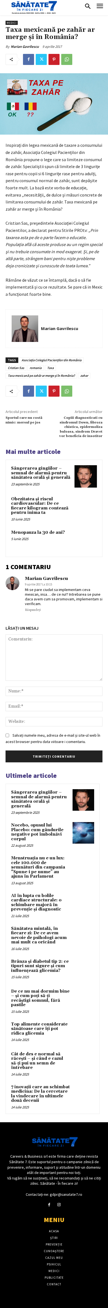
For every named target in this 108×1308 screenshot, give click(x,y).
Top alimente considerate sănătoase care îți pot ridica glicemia (39, 1029)
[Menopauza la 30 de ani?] (85, 540)
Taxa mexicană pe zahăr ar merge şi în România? (41, 375)
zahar (84, 375)
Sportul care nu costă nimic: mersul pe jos (24, 420)
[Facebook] (28, 59)
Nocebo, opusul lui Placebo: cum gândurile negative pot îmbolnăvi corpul (37, 832)
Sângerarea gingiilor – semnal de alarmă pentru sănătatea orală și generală (40, 473)
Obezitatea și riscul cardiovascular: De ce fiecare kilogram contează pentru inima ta (39, 506)
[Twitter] (41, 59)
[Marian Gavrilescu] (25, 328)
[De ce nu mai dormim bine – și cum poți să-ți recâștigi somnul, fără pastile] (83, 999)
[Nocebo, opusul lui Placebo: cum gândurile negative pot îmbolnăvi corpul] (83, 833)
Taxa (50, 368)
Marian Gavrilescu (25, 46)
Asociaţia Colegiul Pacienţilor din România (51, 360)
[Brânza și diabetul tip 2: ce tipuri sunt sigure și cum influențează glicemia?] (83, 969)
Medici (12, 23)
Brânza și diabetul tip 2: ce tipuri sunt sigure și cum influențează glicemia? (40, 966)
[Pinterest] (54, 59)
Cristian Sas (16, 368)
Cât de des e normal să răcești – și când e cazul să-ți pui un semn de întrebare (37, 1061)
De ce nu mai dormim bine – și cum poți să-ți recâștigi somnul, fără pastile (40, 998)
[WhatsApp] (66, 59)
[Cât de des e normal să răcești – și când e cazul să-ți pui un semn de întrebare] (83, 1061)
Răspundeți (33, 610)
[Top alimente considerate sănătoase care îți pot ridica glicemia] (83, 1032)
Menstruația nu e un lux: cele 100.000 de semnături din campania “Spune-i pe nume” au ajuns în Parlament (38, 867)
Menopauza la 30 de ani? (38, 532)
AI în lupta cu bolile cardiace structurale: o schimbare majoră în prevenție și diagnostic (36, 902)
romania (36, 368)
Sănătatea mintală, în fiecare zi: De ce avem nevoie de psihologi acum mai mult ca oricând (39, 935)
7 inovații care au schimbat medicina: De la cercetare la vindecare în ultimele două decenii (40, 1093)
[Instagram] (58, 1204)
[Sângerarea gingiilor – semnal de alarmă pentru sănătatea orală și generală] (85, 476)
